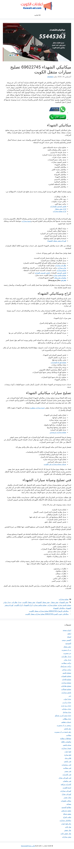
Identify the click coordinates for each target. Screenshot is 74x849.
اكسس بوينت (66, 640)
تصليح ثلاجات (66, 679)
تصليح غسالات (66, 689)
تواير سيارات (61, 268)
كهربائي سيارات (65, 791)
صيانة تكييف (67, 745)
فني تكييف (67, 761)
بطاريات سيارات (60, 265)
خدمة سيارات (26, 221)
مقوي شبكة (67, 814)
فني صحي (67, 771)
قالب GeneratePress (28, 846)
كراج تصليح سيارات (59, 211)
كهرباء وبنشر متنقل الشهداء (56, 241)
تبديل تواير (7, 602)
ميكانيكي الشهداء (59, 608)
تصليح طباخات (66, 686)
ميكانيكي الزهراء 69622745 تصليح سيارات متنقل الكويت (49, 611)
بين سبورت (67, 653)
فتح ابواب (67, 752)
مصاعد (68, 804)
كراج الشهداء (28, 605)
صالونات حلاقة (66, 742)
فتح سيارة (67, 755)
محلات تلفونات (66, 801)
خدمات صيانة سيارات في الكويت (55, 464)
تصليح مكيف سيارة (59, 275)
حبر (70, 696)
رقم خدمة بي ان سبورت (62, 732)
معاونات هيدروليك (60, 278)
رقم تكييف (67, 729)
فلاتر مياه (68, 758)
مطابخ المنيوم (66, 807)
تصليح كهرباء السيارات (58, 362)
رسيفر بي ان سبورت (64, 725)
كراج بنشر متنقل (60, 209)
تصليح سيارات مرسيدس (58, 432)
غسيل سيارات (66, 748)
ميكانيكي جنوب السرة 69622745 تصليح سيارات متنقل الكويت (47, 614)
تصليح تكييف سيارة (64, 605)
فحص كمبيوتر (61, 273)
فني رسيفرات (66, 765)
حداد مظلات (67, 719)
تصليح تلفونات (66, 676)
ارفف (69, 634)
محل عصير (67, 797)
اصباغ (69, 637)
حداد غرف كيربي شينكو (63, 715)
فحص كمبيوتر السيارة (42, 273)
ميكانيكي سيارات (65, 820)
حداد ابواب (67, 699)
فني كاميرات (67, 775)
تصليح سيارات (61, 270)
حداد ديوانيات (66, 709)
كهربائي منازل (66, 794)
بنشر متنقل (54, 602)
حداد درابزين (66, 702)
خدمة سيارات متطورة (37, 408)
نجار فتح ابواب (66, 824)
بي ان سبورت (66, 650)
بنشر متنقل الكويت (28, 602)
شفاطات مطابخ (65, 738)
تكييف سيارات (66, 693)
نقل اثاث (68, 827)
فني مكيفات (67, 781)
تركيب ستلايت (66, 663)
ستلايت (68, 735)
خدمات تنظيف (66, 722)
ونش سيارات (66, 837)
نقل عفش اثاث (66, 834)
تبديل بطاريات (16, 602)
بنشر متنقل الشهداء (43, 602)
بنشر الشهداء (64, 602)
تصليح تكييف (67, 673)
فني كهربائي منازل (65, 778)
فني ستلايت (67, 768)
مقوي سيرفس (66, 811)
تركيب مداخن (66, 670)
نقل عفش (67, 830)
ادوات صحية (67, 630)
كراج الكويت (18, 605)
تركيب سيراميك (66, 666)
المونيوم (68, 643)
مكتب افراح (67, 817)
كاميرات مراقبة (66, 784)
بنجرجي (63, 280)
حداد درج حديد (66, 706)
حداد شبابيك (67, 712)
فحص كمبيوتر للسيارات (58, 206)
